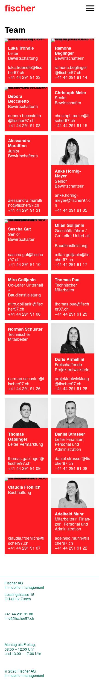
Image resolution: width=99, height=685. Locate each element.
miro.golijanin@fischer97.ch (25, 306)
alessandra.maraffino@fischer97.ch (25, 202)
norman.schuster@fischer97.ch (26, 380)
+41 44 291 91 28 (71, 388)
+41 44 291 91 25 (71, 314)
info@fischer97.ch (19, 618)
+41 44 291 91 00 (19, 613)
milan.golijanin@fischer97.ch (72, 256)
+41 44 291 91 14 (71, 77)
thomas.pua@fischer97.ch (72, 306)
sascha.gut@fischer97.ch (25, 256)
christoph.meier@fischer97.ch (72, 117)
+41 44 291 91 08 (71, 468)
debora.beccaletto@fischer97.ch (24, 117)
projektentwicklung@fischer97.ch (72, 380)
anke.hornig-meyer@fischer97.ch (72, 200)
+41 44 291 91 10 (24, 264)
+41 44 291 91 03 (24, 125)
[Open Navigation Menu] (90, 8)
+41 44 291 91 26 (24, 388)
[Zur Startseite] (20, 10)
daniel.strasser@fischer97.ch (72, 460)
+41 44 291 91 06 (24, 314)
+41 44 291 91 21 (24, 210)
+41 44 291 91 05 (71, 210)
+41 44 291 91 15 (71, 125)
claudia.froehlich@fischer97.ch (26, 540)
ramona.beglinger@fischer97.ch (71, 69)
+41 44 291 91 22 (71, 548)
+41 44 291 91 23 (24, 77)
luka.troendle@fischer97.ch (25, 69)
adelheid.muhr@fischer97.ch (72, 540)
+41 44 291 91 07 (24, 548)
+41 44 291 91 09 (24, 468)
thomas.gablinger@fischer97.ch (26, 460)
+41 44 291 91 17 (71, 264)
